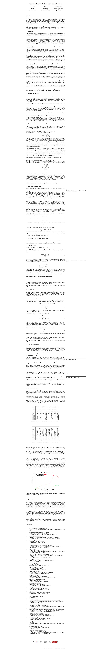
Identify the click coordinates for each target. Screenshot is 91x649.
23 (49, 55)
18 (51, 372)
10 (41, 195)
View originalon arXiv (54, 642)
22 (43, 199)
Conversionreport (45, 642)
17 (64, 372)
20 (29, 119)
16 (56, 57)
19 (42, 82)
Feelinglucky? (41, 642)
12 (59, 373)
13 (49, 61)
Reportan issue (50, 642)
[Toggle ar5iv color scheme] (26, 648)
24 (54, 51)
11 (41, 196)
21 (53, 373)
